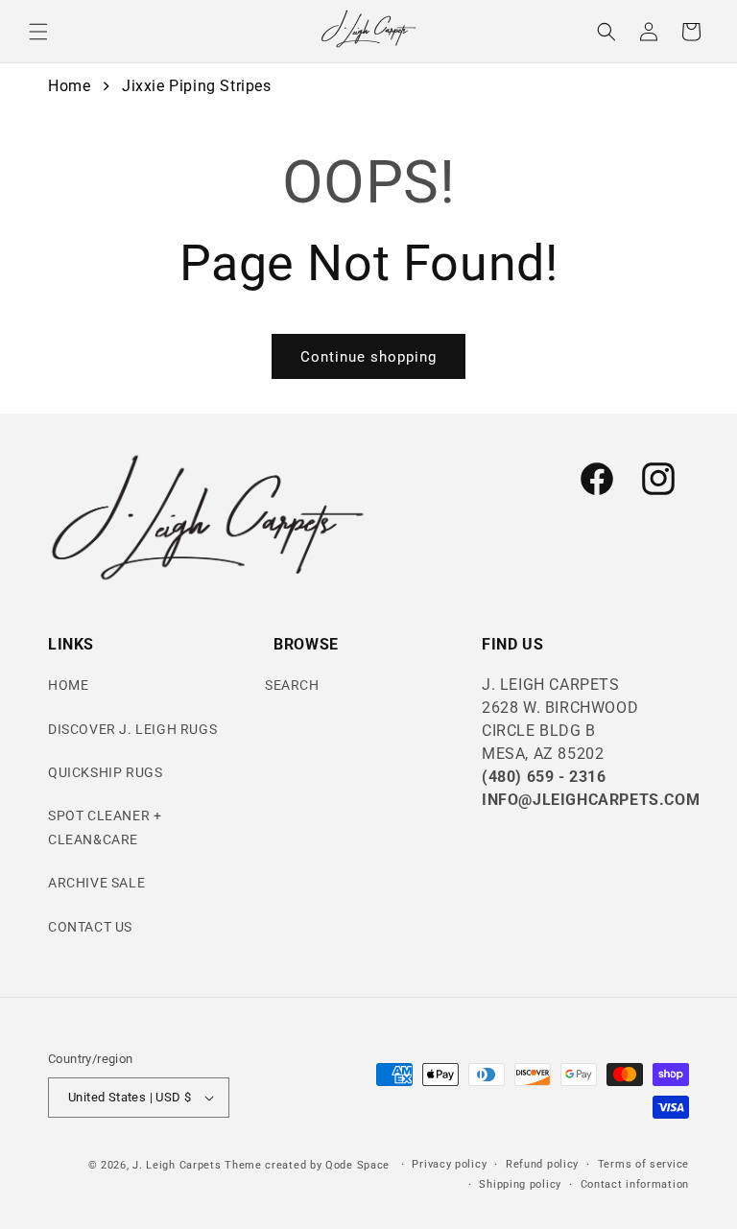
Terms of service (643, 1164)
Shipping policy (520, 1184)
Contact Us (90, 926)
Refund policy (542, 1164)
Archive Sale (96, 882)
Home (69, 86)
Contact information (635, 1184)
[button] (38, 32)
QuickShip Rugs (105, 772)
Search (292, 685)
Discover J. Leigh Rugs (132, 729)
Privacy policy (449, 1164)
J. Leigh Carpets (176, 1165)
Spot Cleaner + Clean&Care (104, 827)
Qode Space (359, 1165)
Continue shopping (368, 357)
